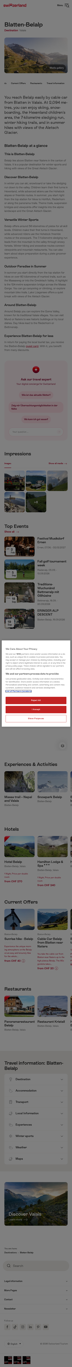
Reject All (36, 700)
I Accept (36, 709)
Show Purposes (36, 718)
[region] (36, 683)
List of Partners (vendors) (18, 691)
